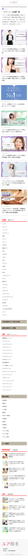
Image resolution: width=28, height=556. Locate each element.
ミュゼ (4, 223)
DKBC (4, 266)
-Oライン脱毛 (5, 436)
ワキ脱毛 (4, 409)
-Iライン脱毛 (5, 433)
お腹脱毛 (4, 418)
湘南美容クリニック (7, 338)
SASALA (4, 245)
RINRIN (4, 302)
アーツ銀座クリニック (7, 365)
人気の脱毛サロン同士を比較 (11, 322)
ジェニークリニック (7, 350)
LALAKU (4, 254)
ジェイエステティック (7, 296)
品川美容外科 (5, 362)
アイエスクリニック (7, 356)
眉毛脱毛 (4, 406)
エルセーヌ (5, 290)
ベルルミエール (6, 275)
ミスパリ (4, 315)
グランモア (5, 305)
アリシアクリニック (7, 383)
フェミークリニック (7, 386)
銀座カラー (5, 248)
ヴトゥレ (4, 269)
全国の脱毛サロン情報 (9, 328)
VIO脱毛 (4, 427)
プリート (4, 242)
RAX (3, 260)
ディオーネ (5, 299)
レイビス (4, 287)
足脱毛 (4, 421)
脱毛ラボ (4, 281)
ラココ (4, 239)
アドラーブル (5, 293)
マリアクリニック (6, 368)
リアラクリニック (6, 347)
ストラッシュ (5, 232)
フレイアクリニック (7, 344)
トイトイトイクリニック (8, 380)
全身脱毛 (4, 400)
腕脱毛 (4, 412)
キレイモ (4, 226)
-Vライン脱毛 (5, 430)
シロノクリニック (6, 389)
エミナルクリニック (7, 353)
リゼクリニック (6, 377)
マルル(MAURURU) (7, 309)
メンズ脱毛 (5, 443)
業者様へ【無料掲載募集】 (9, 550)
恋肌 (3, 236)
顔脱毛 (4, 403)
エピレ (4, 257)
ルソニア (4, 263)
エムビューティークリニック (9, 371)
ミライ (4, 312)
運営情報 (5, 548)
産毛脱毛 (4, 424)
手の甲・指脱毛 (6, 415)
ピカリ (4, 278)
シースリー (5, 229)
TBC (3, 251)
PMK (3, 272)
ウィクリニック (6, 341)
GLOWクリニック (6, 359)
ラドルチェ (5, 284)
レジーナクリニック (7, 374)
